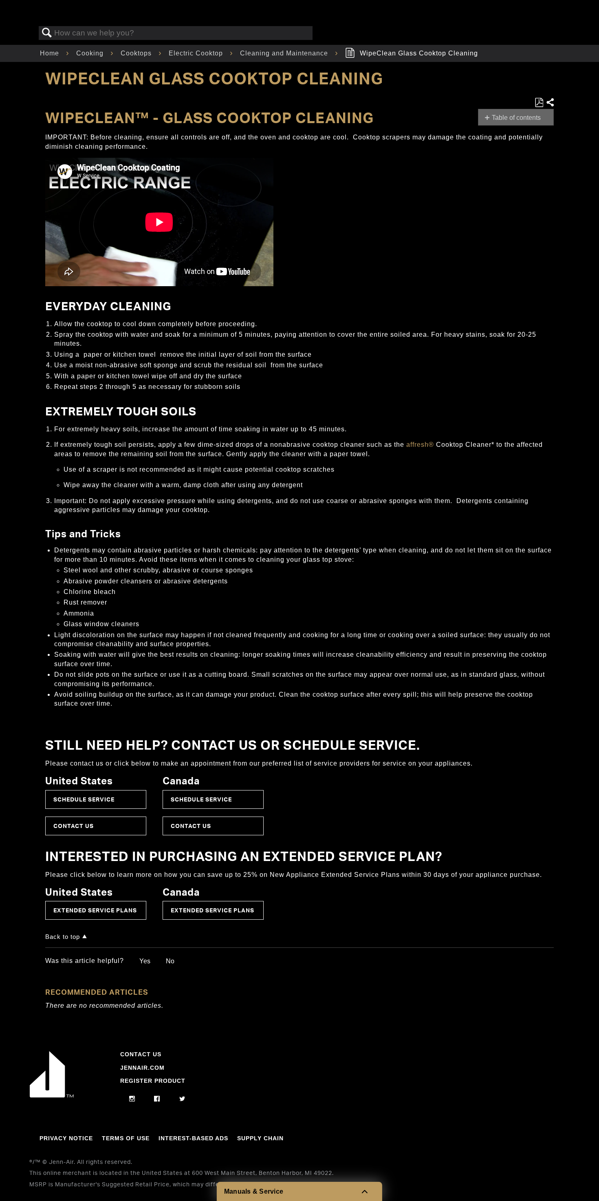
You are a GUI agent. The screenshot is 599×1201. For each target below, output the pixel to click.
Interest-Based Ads (193, 1138)
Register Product (152, 1080)
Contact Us (73, 825)
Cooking (91, 53)
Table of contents (516, 117)
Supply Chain (260, 1138)
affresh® (420, 444)
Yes (144, 961)
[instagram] (132, 1099)
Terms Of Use (126, 1138)
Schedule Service (84, 799)
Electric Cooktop (197, 53)
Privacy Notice (66, 1138)
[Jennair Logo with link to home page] (52, 1095)
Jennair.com (142, 1067)
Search (47, 33)
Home (50, 53)
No (170, 961)
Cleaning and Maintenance (285, 53)
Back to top (62, 936)
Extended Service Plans (95, 910)
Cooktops (137, 53)
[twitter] (182, 1099)
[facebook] (157, 1099)
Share (550, 103)
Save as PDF (539, 103)
